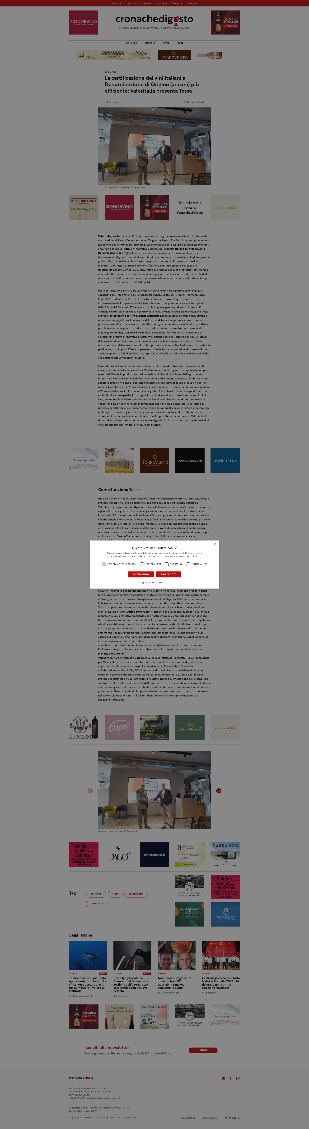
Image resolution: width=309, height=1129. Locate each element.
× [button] (215, 544)
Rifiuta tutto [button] (168, 574)
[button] (154, 583)
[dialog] (154, 564)
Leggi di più (192, 556)
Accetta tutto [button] (141, 574)
